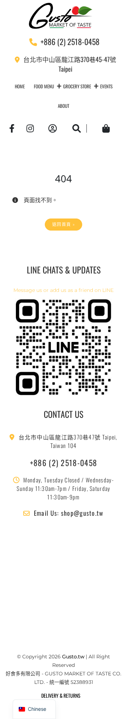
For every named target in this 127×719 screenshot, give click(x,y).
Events (106, 86)
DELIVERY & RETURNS (60, 695)
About (63, 105)
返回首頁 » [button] (63, 224)
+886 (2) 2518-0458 (63, 462)
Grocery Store (77, 86)
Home (20, 86)
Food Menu (44, 86)
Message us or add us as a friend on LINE (63, 290)
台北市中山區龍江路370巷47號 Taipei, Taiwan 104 (68, 441)
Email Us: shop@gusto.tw (69, 513)
